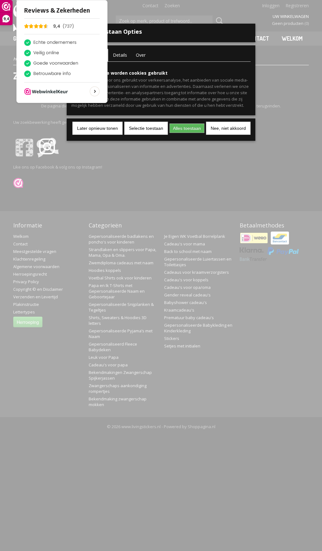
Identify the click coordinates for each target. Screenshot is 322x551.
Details (120, 55)
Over (141, 55)
